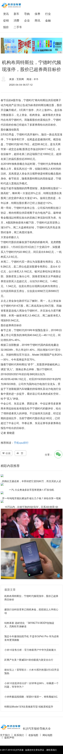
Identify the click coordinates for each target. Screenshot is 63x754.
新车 (16, 14)
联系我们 (19, 735)
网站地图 (47, 735)
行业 (48, 14)
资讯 (6, 14)
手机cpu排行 (21, 442)
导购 (27, 14)
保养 (37, 14)
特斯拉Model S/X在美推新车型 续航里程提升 (28, 706)
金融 (48, 20)
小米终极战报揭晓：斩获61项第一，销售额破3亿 (31, 696)
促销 (6, 20)
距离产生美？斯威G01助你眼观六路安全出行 (28, 659)
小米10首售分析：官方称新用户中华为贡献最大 (30, 649)
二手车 (18, 27)
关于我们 (5, 735)
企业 (27, 20)
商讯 (37, 20)
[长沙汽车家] (11, 5)
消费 (16, 20)
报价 (6, 27)
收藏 (8, 453)
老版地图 (33, 735)
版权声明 (9, 737)
